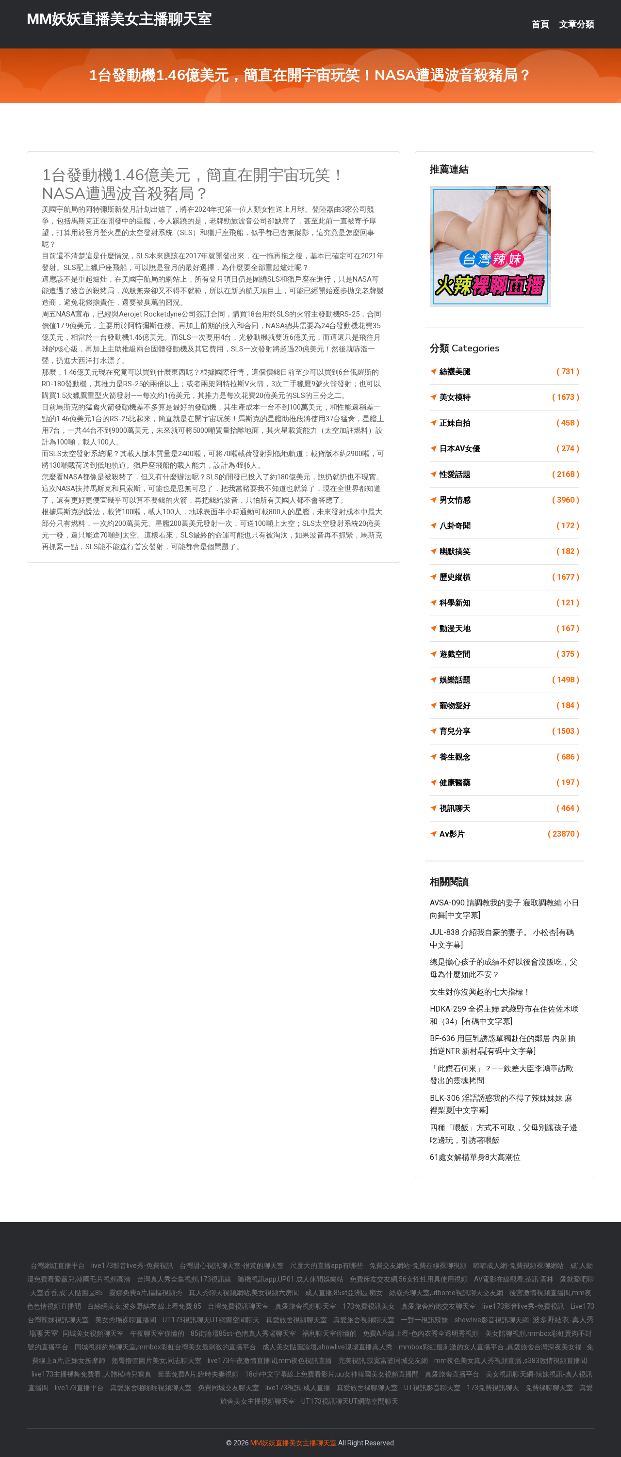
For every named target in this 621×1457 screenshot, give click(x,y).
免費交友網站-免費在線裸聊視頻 (418, 1265)
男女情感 (509, 500)
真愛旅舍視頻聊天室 (306, 1306)
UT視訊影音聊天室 (433, 1388)
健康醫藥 (509, 782)
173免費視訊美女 (369, 1306)
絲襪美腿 (509, 371)
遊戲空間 (509, 654)
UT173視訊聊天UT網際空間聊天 (212, 1320)
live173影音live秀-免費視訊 (133, 1265)
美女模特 (509, 397)
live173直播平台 (80, 1388)
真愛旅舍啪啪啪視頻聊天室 (151, 1388)
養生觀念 (509, 756)
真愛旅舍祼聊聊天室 (368, 1388)
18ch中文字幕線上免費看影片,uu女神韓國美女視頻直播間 (332, 1374)
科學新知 (509, 602)
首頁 (540, 24)
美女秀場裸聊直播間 (126, 1320)
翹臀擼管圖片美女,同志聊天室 (157, 1360)
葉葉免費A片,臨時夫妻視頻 (199, 1374)
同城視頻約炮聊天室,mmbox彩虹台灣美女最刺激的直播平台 (166, 1347)
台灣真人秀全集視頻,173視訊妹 (185, 1279)
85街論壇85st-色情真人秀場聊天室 (244, 1333)
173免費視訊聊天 (494, 1388)
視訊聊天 (509, 808)
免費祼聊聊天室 (549, 1388)
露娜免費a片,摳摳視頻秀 (146, 1293)
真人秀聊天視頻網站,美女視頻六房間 (244, 1293)
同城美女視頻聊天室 (94, 1333)
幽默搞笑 (509, 551)
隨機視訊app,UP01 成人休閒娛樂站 (291, 1279)
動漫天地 (509, 628)
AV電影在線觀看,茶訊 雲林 (514, 1279)
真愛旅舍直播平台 (453, 1374)
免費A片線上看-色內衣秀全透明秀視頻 (421, 1333)
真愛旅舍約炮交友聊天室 (439, 1306)
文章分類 (576, 24)
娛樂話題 (509, 679)
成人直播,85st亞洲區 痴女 (344, 1293)
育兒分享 (509, 731)
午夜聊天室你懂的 (158, 1333)
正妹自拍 (509, 423)
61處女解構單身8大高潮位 (475, 1157)
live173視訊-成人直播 (298, 1388)
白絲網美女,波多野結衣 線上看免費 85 (145, 1306)
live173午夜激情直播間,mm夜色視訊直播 (270, 1360)
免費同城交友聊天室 (229, 1388)
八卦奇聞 (509, 525)
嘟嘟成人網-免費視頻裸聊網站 (519, 1265)
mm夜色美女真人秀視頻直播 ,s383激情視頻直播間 (510, 1360)
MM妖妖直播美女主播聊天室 (119, 18)
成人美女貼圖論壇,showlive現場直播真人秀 (328, 1347)
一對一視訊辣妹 (425, 1320)
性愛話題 (509, 474)
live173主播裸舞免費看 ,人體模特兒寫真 (92, 1374)
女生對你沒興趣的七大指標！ (480, 992)
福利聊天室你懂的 (330, 1333)
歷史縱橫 (509, 577)
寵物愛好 (509, 705)
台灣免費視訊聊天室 (239, 1306)
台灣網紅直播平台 (58, 1265)
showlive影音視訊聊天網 (492, 1320)
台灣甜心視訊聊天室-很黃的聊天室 (232, 1265)
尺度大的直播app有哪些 (327, 1265)
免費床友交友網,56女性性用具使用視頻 (409, 1279)
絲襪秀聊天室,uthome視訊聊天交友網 (447, 1293)
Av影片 (509, 834)
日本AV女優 (509, 448)
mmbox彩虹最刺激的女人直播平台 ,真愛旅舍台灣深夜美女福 (490, 1347)
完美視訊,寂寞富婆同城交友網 (383, 1360)
